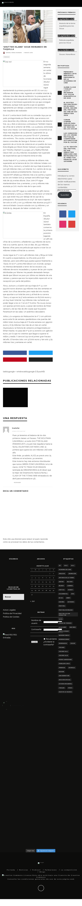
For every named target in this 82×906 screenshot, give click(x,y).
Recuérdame (51, 639)
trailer (61, 687)
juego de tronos (65, 623)
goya (60, 619)
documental (63, 593)
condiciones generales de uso (37, 879)
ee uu (61, 597)
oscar (73, 643)
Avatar (61, 581)
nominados (63, 643)
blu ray (69, 581)
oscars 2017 (63, 651)
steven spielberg (65, 683)
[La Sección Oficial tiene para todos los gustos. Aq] (31, 811)
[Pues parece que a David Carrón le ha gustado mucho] (12, 779)
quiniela (72, 667)
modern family (64, 635)
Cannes (70, 585)
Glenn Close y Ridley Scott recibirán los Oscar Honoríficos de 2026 (70, 92)
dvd (72, 593)
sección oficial (64, 679)
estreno (71, 601)
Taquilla (6, 56)
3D (60, 565)
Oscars (61, 647)
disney (70, 589)
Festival (62, 605)
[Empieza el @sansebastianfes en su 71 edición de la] (50, 814)
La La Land (62, 627)
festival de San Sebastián (64, 614)
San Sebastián (64, 675)
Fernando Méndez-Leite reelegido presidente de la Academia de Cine (70, 77)
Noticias (23, 870)
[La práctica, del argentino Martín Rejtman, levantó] (12, 728)
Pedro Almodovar (65, 659)
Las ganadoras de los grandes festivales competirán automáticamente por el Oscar (73, 137)
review (61, 671)
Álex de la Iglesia (65, 691)
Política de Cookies (11, 617)
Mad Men (73, 627)
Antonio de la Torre (66, 577)
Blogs (42, 872)
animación (72, 573)
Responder (17, 482)
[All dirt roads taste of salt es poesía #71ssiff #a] (69, 728)
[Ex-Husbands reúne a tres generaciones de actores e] (50, 736)
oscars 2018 (63, 655)
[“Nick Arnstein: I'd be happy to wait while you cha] (69, 817)
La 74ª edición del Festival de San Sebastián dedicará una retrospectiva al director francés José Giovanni (71, 154)
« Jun (32, 601)
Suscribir (65, 195)
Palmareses (51, 870)
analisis (62, 573)
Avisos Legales (9, 610)
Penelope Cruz (64, 663)
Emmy (68, 597)
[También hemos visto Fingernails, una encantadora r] (31, 775)
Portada (11, 870)
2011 (72, 565)
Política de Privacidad (12, 613)
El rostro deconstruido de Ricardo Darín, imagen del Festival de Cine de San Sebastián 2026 (71, 109)
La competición (69, 870)
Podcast (36, 870)
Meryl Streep (64, 631)
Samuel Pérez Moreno (14, 52)
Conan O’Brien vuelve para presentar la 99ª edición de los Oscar (70, 124)
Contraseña (36, 629)
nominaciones (64, 639)
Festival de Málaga (66, 610)
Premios (62, 667)
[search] (21, 597)
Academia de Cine (65, 569)
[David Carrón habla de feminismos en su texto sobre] (50, 779)
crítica (61, 589)
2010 (66, 565)
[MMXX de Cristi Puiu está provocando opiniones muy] (31, 728)
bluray (61, 585)
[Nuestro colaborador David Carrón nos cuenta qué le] (12, 822)
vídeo (70, 687)
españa (61, 601)
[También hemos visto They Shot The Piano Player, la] (69, 777)
